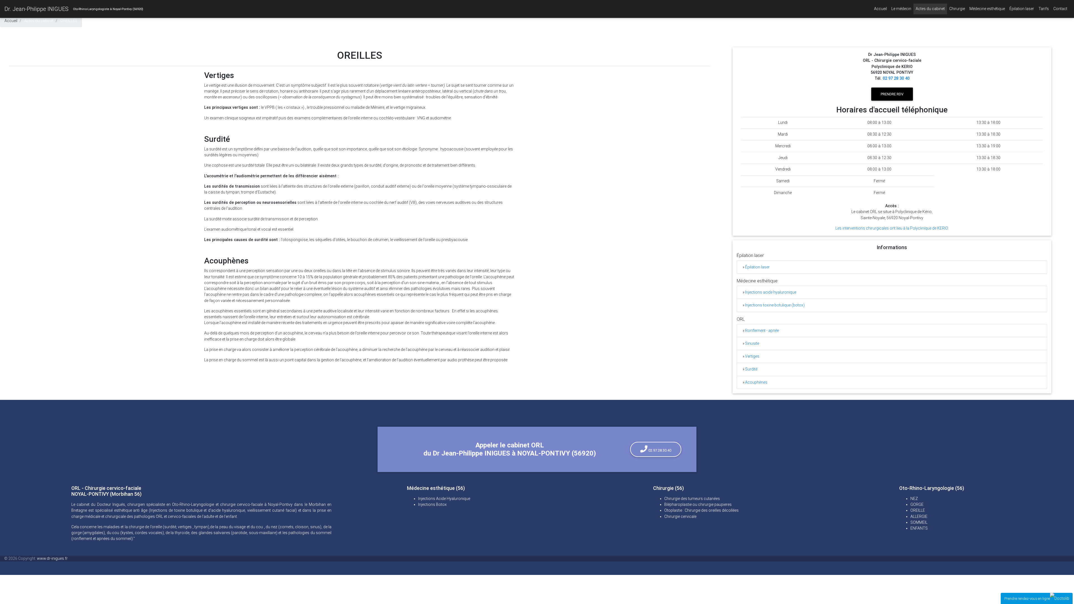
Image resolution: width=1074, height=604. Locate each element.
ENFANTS (919, 528)
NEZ (914, 498)
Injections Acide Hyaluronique (444, 498)
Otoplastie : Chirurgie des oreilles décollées (701, 510)
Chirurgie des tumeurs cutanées (692, 498)
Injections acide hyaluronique (770, 292)
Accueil (880, 8)
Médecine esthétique (988, 8)
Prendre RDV (892, 94)
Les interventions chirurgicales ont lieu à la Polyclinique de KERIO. (892, 228)
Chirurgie (958, 8)
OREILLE (917, 510)
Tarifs (1043, 8)
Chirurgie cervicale (680, 516)
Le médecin (901, 8)
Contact (1060, 8)
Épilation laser (1021, 8)
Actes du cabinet (931, 8)
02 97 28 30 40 (896, 78)
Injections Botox (432, 504)
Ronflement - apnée (762, 330)
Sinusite (752, 343)
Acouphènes (756, 382)
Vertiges (752, 356)
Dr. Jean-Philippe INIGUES (36, 9)
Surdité (751, 369)
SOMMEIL (918, 522)
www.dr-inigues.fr (52, 558)
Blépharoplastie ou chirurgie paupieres (698, 504)
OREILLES (68, 20)
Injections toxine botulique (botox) (775, 305)
